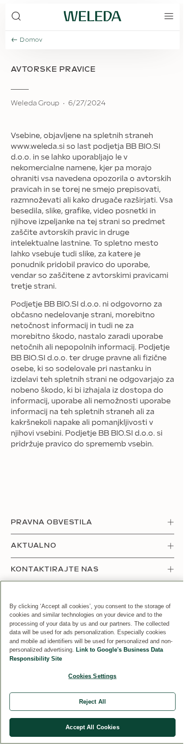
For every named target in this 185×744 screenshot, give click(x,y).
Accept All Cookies (92, 727)
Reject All (92, 701)
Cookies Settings (92, 676)
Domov (31, 39)
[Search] (16, 16)
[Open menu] (168, 16)
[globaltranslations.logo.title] (92, 16)
